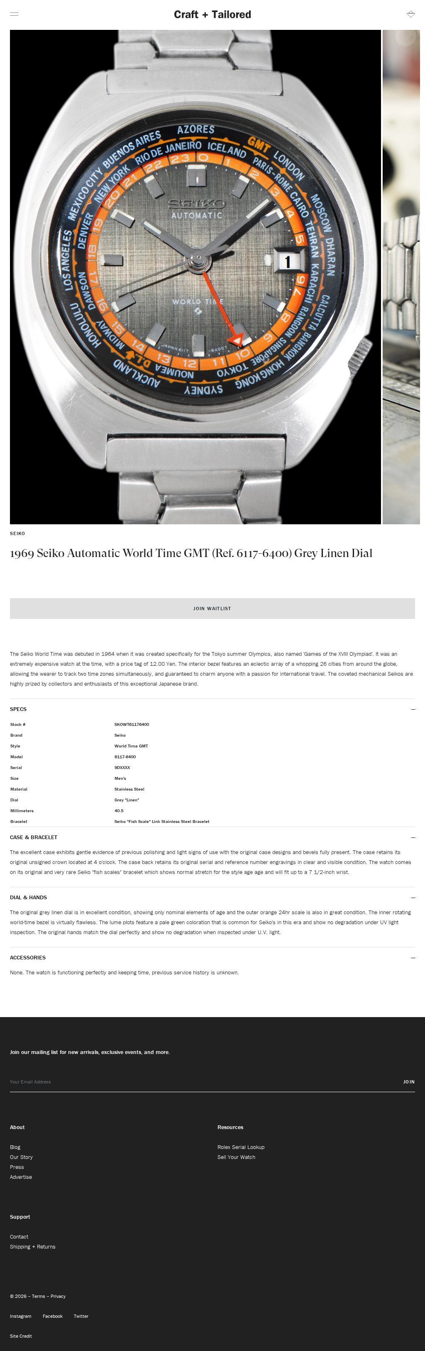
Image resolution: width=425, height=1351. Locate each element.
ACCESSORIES (28, 957)
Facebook (53, 1316)
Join (409, 1081)
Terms (39, 1296)
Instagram (21, 1316)
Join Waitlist (212, 608)
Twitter (81, 1316)
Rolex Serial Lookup (240, 1147)
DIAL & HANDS (28, 897)
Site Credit (21, 1336)
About (17, 1127)
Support (20, 1216)
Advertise (21, 1177)
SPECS (18, 709)
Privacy (58, 1296)
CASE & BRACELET (33, 837)
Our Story (21, 1157)
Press (17, 1167)
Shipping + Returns (33, 1246)
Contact (19, 1236)
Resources (230, 1127)
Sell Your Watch (236, 1157)
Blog (15, 1147)
